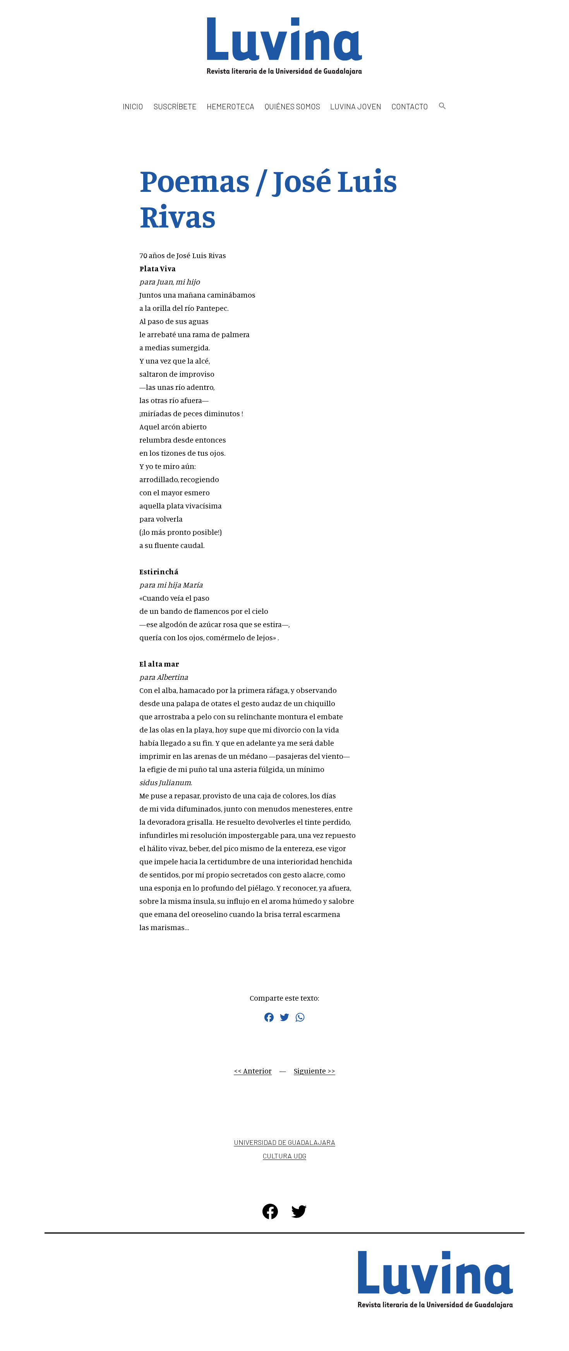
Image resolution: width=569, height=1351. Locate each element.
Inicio (133, 106)
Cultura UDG (284, 1155)
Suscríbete (175, 106)
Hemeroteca (230, 106)
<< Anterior (253, 1070)
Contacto (409, 106)
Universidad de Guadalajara (284, 1142)
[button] (442, 106)
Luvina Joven (355, 106)
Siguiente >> (314, 1070)
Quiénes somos (292, 106)
